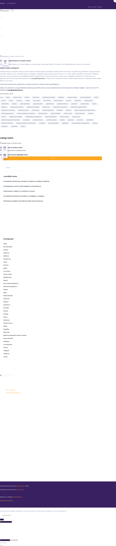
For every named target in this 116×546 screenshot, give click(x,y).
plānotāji (70, 120)
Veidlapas (6, 350)
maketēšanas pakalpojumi (34, 116)
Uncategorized (7, 344)
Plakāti (5, 326)
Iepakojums (6, 305)
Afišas (5, 244)
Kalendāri (6, 308)
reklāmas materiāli (7, 123)
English (100, 7)
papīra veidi (76, 116)
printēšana (90, 120)
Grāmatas (6, 299)
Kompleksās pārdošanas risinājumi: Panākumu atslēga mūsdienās (26, 181)
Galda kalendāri (8, 295)
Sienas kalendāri (8, 338)
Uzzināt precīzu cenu (6, 522)
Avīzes (5, 262)
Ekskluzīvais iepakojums (10, 286)
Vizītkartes (6, 354)
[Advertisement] (52, 221)
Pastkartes (6, 320)
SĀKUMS (6, 17)
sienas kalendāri (53, 123)
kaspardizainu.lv (17, 497)
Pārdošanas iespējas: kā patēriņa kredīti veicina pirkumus (23, 201)
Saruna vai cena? (5, 540)
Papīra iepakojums (50, 116)
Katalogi (5, 314)
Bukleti (5, 268)
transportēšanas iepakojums (80, 123)
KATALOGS (6, 80)
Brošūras (5, 265)
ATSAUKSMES (7, 89)
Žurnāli (5, 357)
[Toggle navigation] (12, 10)
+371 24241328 (11, 3)
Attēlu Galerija (92, 7)
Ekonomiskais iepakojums (10, 283)
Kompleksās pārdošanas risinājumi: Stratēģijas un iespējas (23, 196)
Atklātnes (6, 256)
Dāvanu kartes (7, 274)
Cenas (52, 158)
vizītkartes (14, 126)
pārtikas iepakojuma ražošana (11, 120)
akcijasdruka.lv (20, 486)
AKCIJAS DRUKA (8, 36)
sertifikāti (42, 123)
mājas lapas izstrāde (16, 116)
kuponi (4, 116)
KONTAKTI (6, 98)
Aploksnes (6, 253)
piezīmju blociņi (38, 120)
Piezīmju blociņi (7, 323)
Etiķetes (5, 289)
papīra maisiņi (64, 116)
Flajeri (5, 292)
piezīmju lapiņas (52, 120)
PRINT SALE (6, 332)
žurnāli (23, 126)
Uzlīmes (5, 347)
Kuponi (5, 317)
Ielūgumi (5, 302)
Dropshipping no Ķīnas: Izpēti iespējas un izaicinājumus (22, 186)
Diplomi (5, 280)
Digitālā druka (7, 277)
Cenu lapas (6, 271)
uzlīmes (95, 123)
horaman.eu (20, 489)
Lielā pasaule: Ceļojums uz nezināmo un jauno (19, 191)
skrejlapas (65, 123)
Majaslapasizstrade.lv (6, 500)
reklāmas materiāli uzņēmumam (26, 123)
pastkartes (26, 120)
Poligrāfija (6, 329)
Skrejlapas (6, 341)
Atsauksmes (7, 259)
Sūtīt (2, 519)
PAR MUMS (6, 27)
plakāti (62, 120)
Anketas (5, 250)
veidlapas (5, 126)
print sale (80, 120)
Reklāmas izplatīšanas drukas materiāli (14, 335)
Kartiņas (5, 311)
